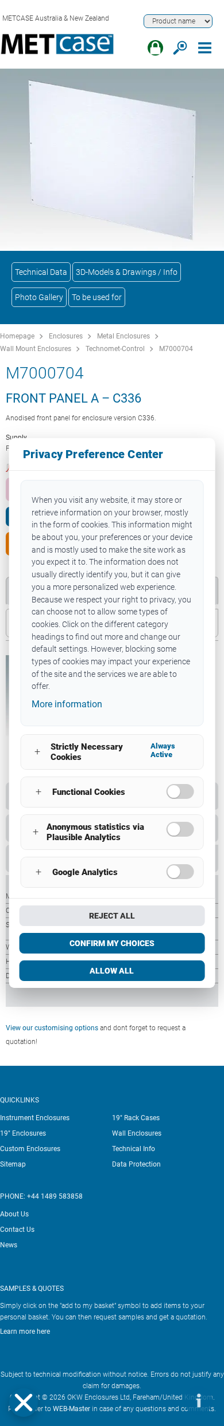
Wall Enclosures (136, 1133)
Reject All (112, 915)
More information (67, 704)
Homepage (17, 336)
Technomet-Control (115, 349)
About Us (14, 1214)
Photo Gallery (39, 297)
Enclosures (66, 336)
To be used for (97, 297)
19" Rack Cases (136, 1118)
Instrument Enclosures (34, 1118)
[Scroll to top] (163, 1400)
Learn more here (25, 1331)
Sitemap (13, 1164)
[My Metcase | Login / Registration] (155, 48)
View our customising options (52, 1028)
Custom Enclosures (30, 1149)
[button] (23, 1402)
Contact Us (17, 1230)
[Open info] (198, 1400)
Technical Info (133, 1149)
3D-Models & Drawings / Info (126, 272)
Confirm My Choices (112, 943)
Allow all (112, 970)
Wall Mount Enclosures (35, 349)
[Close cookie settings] (23, 1402)
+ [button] (37, 752)
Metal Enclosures (123, 336)
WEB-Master (71, 1409)
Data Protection (136, 1164)
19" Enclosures (23, 1133)
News (8, 1245)
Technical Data (41, 272)
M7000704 (176, 349)
